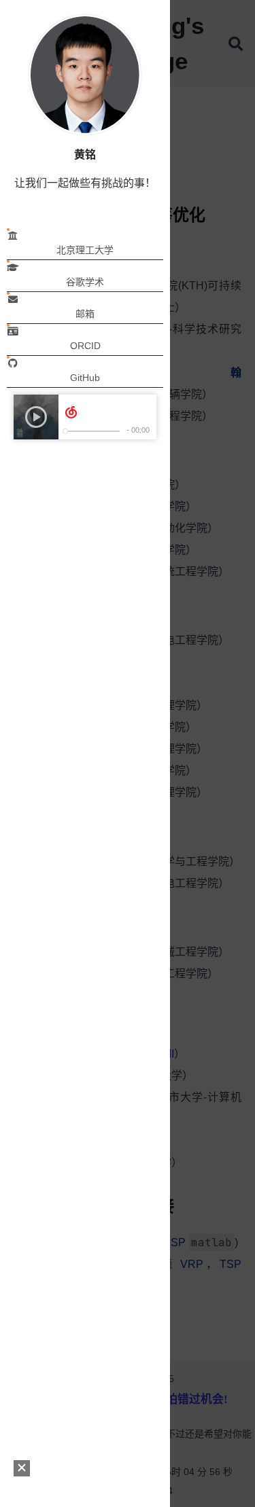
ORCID (85, 345)
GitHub (85, 377)
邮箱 (85, 313)
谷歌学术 (85, 281)
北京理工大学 (85, 249)
